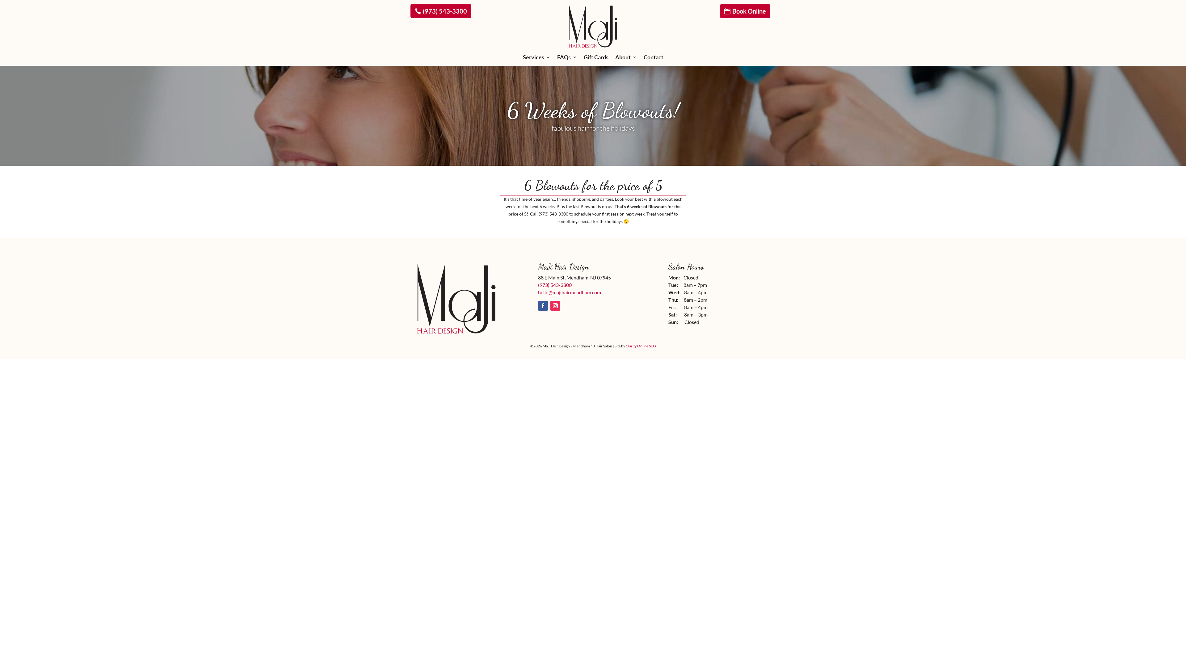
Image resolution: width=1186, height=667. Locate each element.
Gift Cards (596, 58)
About (623, 58)
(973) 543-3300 (445, 11)
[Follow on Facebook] (543, 306)
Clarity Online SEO (641, 346)
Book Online (749, 11)
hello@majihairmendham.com (569, 292)
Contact (653, 58)
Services (533, 58)
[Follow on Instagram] (555, 306)
